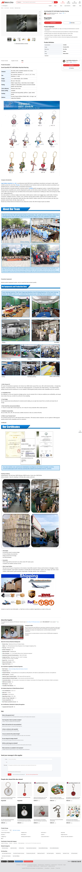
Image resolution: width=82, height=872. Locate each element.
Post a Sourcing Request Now (32, 774)
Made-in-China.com (36, 866)
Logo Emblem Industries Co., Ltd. (52, 13)
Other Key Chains (5, 848)
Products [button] (19, 2)
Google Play (10, 861)
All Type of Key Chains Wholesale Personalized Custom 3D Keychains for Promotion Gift (73, 821)
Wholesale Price (47, 864)
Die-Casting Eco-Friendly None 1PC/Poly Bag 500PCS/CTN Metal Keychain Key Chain (73, 798)
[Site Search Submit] (56, 2)
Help (61, 5)
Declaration (52, 868)
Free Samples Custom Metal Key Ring (23, 797)
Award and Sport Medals (5, 832)
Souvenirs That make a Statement (67, 836)
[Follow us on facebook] (72, 861)
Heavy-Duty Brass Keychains (31, 848)
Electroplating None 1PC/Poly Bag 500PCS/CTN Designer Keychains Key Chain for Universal (40, 821)
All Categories (5, 5)
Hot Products (18, 864)
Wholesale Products (41, 864)
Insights (64, 864)
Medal (17, 668)
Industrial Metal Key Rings (43, 848)
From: (6, 759)
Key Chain (12, 7)
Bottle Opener (21, 668)
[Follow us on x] (73, 861)
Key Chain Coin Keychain (6, 856)
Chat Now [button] (73, 22)
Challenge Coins (24, 832)
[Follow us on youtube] (77, 861)
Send (9, 774)
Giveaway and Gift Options (25, 836)
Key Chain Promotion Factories (18, 853)
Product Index (60, 864)
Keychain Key (58, 853)
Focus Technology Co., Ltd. (33, 868)
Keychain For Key (66, 853)
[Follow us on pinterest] (78, 861)
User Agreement (47, 868)
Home (2, 7)
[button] (52, 2)
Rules (80, 5)
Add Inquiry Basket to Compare (22, 43)
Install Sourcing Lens (29, 861)
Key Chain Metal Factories (6, 853)
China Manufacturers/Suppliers (32, 864)
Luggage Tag (3, 836)
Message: (5, 765)
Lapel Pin (42, 834)
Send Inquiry (53, 22)
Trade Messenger (18, 861)
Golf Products (43, 832)
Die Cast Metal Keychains (54, 848)
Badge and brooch (64, 834)
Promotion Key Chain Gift (30, 853)
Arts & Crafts (6, 7)
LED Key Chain (21, 848)
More (2, 858)
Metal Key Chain (17, 7)
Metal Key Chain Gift (41, 853)
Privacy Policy (58, 868)
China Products (24, 864)
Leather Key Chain (13, 848)
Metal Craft (11, 668)
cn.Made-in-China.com (51, 866)
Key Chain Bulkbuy (16, 856)
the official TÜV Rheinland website (33, 621)
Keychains (3, 834)
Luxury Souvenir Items (45, 836)
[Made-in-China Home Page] (7, 2)
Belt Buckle (63, 832)
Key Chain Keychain (50, 853)
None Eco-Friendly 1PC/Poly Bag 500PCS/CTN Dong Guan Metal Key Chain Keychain (57, 798)
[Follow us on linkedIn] (80, 861)
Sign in (80, 2)
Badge (14, 668)
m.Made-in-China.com (43, 866)
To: (6, 762)
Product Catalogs (17, 830)
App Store (4, 861)
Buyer (55, 5)
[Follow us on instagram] (75, 861)
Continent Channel (54, 864)
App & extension (67, 5)
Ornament (26, 668)
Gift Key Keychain (74, 853)
